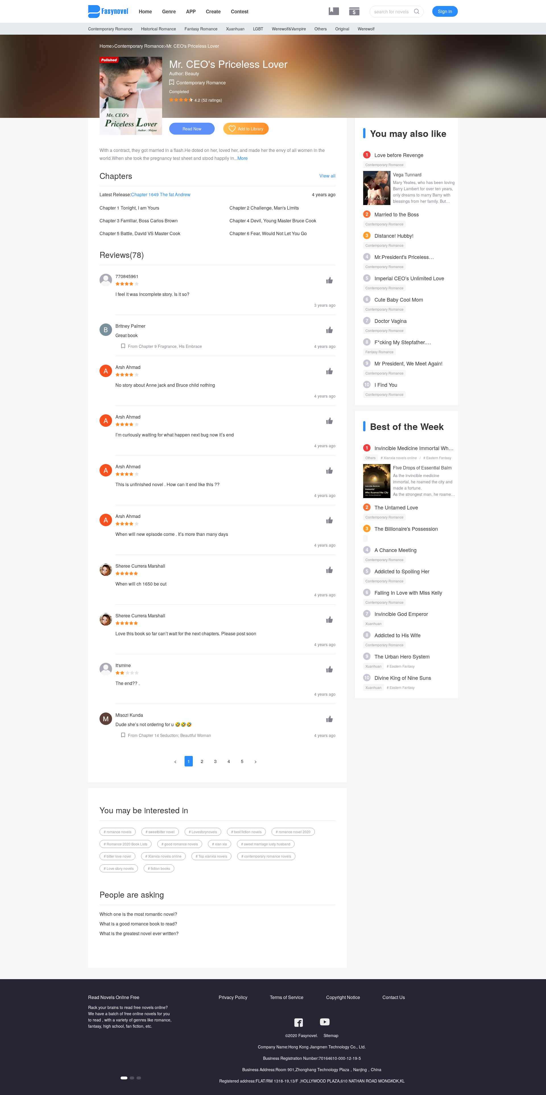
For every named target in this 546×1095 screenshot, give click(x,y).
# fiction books (159, 868)
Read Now (192, 128)
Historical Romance (158, 29)
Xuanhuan (235, 29)
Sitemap (331, 1035)
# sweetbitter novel (160, 831)
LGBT (258, 29)
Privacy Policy (233, 997)
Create (213, 11)
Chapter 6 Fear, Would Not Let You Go (268, 233)
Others (321, 29)
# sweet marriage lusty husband (265, 843)
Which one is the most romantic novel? (138, 914)
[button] (123, 1078)
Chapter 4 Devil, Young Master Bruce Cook (272, 220)
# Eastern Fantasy (437, 457)
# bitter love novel (117, 856)
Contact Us (393, 997)
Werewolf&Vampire (289, 29)
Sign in (445, 11)
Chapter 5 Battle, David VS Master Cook (140, 233)
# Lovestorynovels (203, 831)
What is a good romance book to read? (138, 924)
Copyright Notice (343, 997)
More (242, 158)
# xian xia (219, 843)
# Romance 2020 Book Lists (125, 843)
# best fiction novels (246, 831)
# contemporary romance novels (266, 856)
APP (191, 11)
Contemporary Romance (110, 29)
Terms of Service (286, 997)
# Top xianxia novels (211, 856)
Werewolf (366, 29)
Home (145, 11)
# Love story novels (119, 868)
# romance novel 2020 (293, 831)
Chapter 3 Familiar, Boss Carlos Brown (139, 220)
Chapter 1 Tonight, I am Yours (129, 207)
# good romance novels (180, 843)
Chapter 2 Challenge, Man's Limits (264, 207)
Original (342, 29)
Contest (240, 11)
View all (327, 175)
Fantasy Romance (201, 29)
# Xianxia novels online (163, 856)
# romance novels (117, 831)
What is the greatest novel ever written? (139, 933)
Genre (169, 11)
